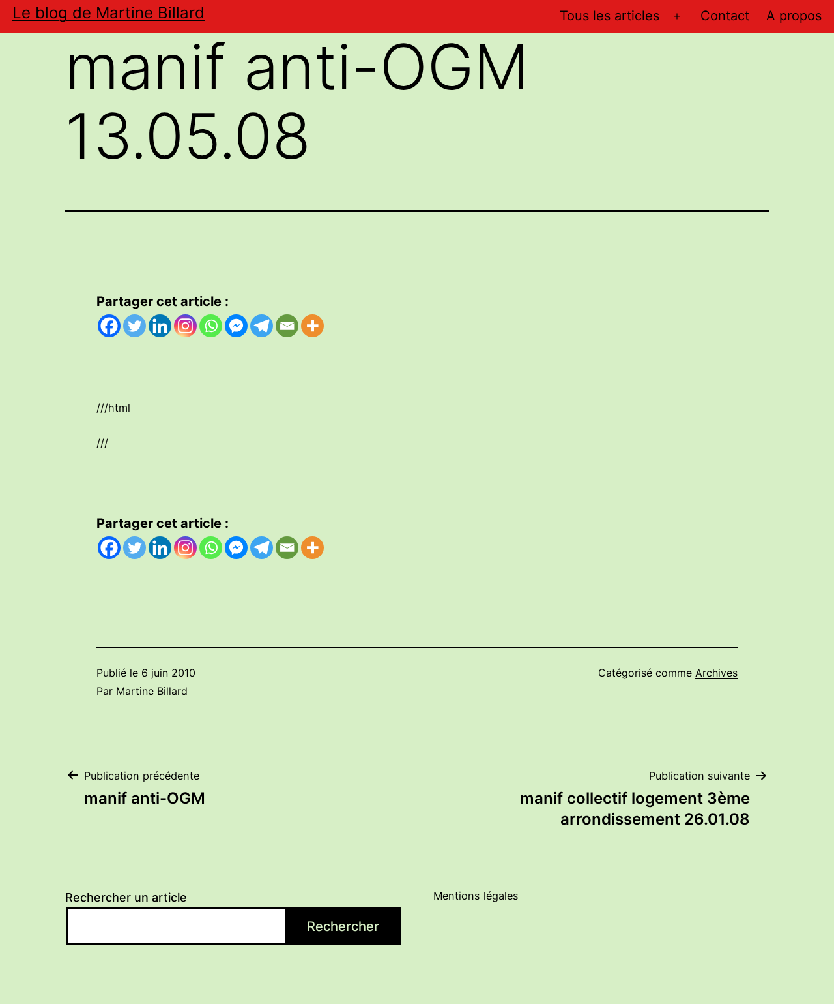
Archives (716, 672)
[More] (312, 325)
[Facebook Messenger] (236, 325)
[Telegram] (261, 325)
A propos (794, 15)
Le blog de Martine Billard (108, 12)
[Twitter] (134, 325)
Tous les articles (609, 15)
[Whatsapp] (210, 325)
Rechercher (343, 926)
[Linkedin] (160, 325)
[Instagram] (185, 325)
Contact (724, 15)
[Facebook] (109, 325)
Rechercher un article (126, 897)
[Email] (287, 325)
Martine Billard (152, 690)
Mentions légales (476, 895)
